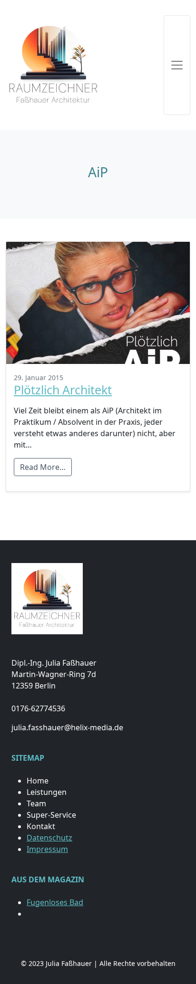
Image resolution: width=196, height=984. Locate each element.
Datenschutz (49, 837)
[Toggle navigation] (177, 65)
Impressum (47, 849)
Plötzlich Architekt (63, 390)
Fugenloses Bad (55, 902)
